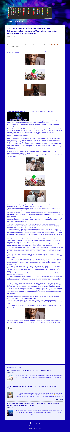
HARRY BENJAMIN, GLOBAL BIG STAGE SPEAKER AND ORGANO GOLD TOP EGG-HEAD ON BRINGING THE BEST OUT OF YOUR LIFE (33, 404)
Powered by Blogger (35, 423)
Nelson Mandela (54, 44)
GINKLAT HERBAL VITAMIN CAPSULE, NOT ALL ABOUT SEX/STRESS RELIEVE (30, 370)
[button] (62, 28)
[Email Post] (11, 328)
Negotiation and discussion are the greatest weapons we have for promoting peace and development (28, 44)
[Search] (64, 4)
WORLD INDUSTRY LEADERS (19, 21)
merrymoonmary (38, 425)
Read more (59, 382)
